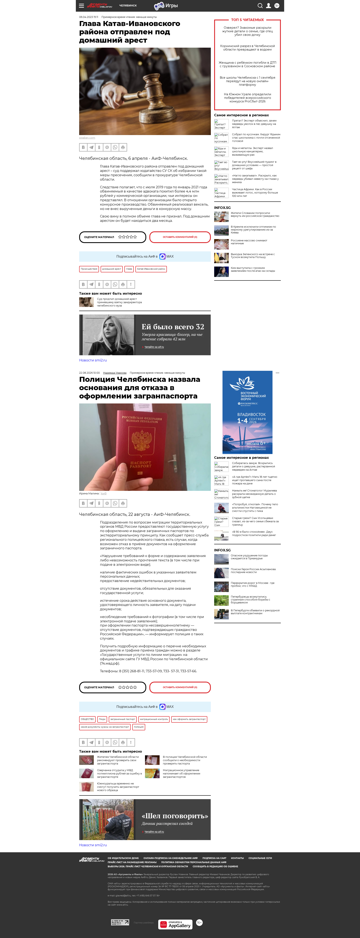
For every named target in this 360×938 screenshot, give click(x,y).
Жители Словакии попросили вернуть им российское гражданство (255, 214)
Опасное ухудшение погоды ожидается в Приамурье (249, 557)
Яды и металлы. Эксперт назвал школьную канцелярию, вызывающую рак (252, 151)
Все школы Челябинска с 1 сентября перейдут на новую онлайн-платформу (247, 81)
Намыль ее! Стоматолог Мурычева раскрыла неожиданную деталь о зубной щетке (254, 494)
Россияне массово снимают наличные (249, 242)
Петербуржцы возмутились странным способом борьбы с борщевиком (250, 599)
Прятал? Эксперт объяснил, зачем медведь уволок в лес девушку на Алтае (254, 124)
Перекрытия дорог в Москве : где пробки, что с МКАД (252, 584)
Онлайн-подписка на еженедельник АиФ (171, 858)
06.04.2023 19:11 (88, 17)
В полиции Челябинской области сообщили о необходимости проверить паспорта (185, 760)
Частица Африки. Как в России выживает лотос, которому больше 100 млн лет (255, 192)
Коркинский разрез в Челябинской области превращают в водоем (247, 47)
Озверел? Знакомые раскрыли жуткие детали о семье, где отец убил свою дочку (247, 31)
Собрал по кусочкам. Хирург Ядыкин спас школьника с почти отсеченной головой (256, 138)
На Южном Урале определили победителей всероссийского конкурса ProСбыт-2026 (247, 98)
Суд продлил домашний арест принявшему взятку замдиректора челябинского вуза (119, 302)
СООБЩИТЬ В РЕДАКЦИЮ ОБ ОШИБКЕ (215, 866)
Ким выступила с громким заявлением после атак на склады (253, 269)
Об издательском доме (123, 858)
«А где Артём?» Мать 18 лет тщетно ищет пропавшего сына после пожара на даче (254, 480)
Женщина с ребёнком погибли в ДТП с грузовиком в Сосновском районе (247, 64)
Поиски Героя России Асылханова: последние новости (253, 571)
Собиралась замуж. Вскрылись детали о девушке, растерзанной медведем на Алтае (253, 466)
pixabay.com (87, 137)
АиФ (104, 493)
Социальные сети (260, 858)
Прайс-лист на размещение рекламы (132, 862)
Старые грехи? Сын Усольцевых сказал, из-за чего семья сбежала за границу (255, 521)
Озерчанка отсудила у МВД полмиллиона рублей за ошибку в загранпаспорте (119, 773)
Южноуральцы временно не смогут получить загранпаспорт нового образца (118, 787)
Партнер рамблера (144, 922)
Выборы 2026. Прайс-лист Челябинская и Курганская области (148, 866)
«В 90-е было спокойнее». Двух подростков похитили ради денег (254, 533)
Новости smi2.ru (93, 360)
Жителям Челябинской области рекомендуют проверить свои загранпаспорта (118, 760)
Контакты (237, 858)
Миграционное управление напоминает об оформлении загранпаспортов (181, 773)
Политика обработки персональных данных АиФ (193, 862)
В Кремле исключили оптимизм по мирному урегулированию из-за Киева (253, 229)
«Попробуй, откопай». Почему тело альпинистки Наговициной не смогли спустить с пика (255, 507)
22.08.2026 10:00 (89, 372)
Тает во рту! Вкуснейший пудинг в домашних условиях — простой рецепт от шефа (254, 165)
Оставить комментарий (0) (180, 237)
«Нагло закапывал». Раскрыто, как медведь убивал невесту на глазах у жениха (255, 179)
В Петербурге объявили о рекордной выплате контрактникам (255, 612)
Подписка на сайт (214, 858)
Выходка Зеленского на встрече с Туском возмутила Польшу (253, 256)
